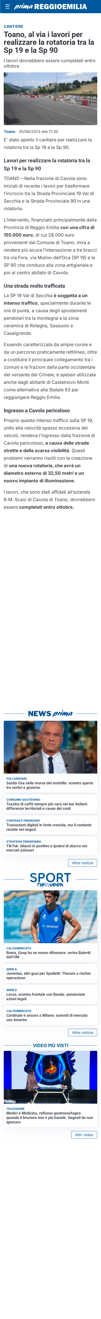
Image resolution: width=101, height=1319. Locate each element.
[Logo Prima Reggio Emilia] (50, 6)
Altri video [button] (84, 1134)
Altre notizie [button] (82, 862)
